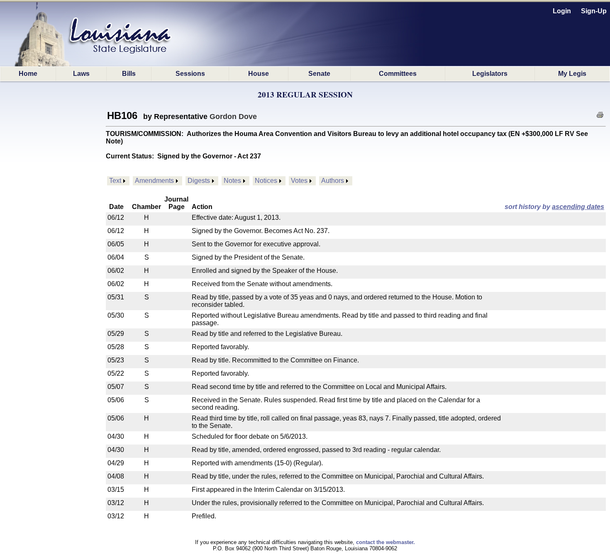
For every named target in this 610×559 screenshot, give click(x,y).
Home (28, 73)
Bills (129, 73)
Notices (266, 180)
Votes (299, 180)
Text (115, 180)
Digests (199, 180)
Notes (232, 180)
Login (562, 11)
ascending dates (578, 206)
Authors (332, 180)
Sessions (190, 73)
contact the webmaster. (385, 542)
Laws (81, 73)
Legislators (490, 73)
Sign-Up (594, 11)
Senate (319, 73)
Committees (398, 73)
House (258, 73)
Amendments (154, 180)
